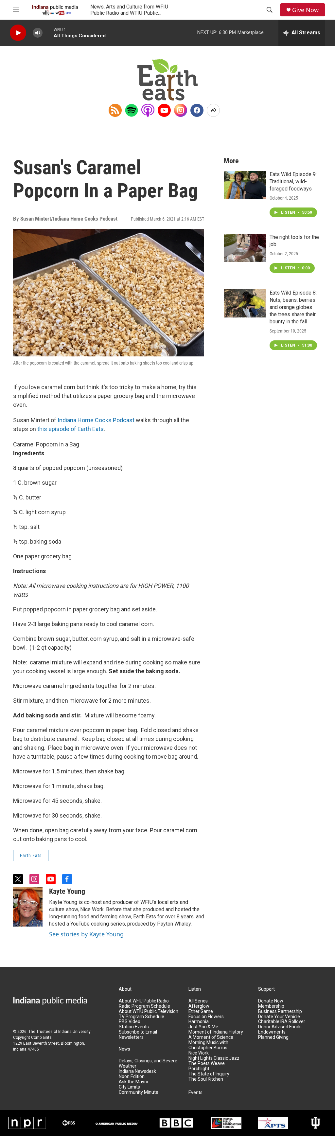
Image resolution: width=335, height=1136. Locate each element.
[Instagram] (180, 110)
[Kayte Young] (28, 907)
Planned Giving (273, 1037)
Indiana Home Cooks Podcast (96, 420)
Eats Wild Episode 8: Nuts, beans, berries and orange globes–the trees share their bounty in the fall (293, 307)
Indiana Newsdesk (137, 1071)
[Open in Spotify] (131, 110)
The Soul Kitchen (205, 1079)
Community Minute (138, 1092)
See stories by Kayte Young (86, 934)
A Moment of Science (210, 1037)
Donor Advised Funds (280, 1026)
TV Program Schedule (141, 1016)
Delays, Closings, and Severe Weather (148, 1063)
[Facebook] (196, 110)
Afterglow (198, 1006)
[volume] (37, 33)
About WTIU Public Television (148, 1011)
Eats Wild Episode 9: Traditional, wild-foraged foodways (293, 181)
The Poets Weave (206, 1063)
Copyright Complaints (32, 1037)
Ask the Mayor (134, 1081)
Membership (271, 1006)
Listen (194, 989)
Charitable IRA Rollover (281, 1021)
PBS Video (129, 1021)
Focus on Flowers (206, 1016)
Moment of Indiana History (215, 1032)
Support (266, 989)
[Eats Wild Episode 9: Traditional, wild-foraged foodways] (245, 185)
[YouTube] (164, 110)
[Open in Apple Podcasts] (147, 110)
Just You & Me (203, 1026)
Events (195, 1092)
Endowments (272, 1032)
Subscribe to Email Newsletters (138, 1035)
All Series (198, 1001)
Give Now (305, 10)
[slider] (48, 32)
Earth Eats (31, 855)
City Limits (129, 1087)
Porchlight (198, 1068)
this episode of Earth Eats (70, 428)
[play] (18, 33)
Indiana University (74, 1031)
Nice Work (198, 1053)
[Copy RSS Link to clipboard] (115, 110)
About (125, 989)
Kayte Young (67, 891)
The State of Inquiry (208, 1074)
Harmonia (198, 1021)
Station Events (134, 1026)
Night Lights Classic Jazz (213, 1058)
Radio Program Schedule (144, 1006)
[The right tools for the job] (245, 248)
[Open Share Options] (213, 110)
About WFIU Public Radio (144, 1001)
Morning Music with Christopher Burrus (208, 1045)
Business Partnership (280, 1011)
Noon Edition (132, 1076)
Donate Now (270, 1001)
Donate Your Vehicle (279, 1016)
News (124, 1049)
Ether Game (200, 1011)
